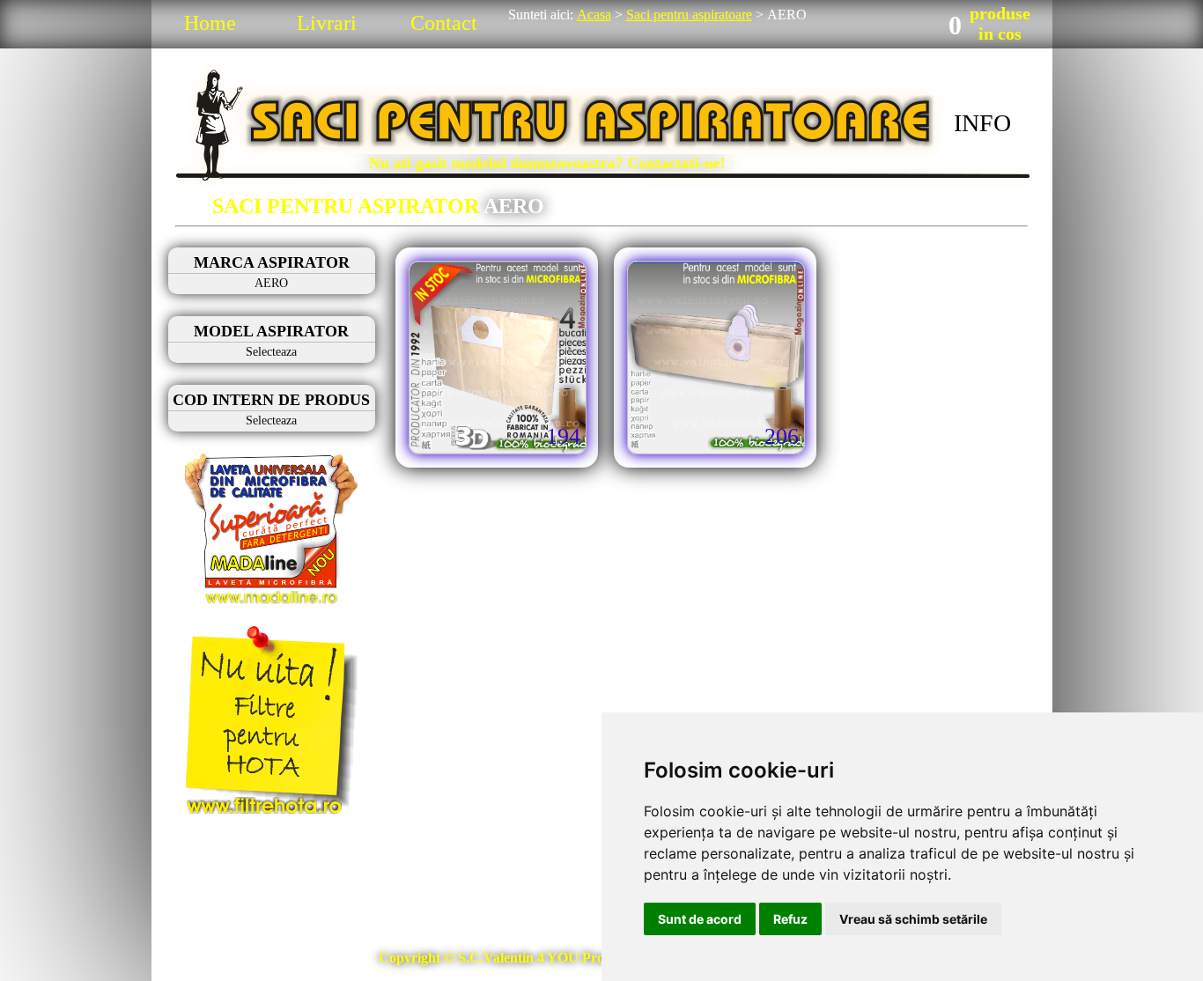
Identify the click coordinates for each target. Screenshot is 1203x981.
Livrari (327, 22)
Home (210, 22)
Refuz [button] (790, 918)
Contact (443, 22)
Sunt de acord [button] (700, 918)
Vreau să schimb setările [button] (913, 918)
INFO (982, 122)
